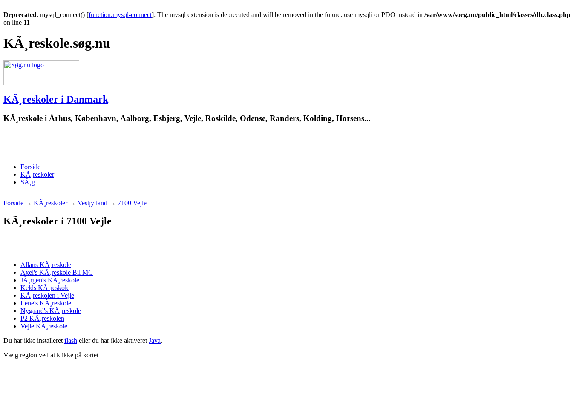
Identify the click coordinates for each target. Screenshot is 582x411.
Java (155, 340)
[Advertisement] (103, 143)
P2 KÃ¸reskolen (42, 318)
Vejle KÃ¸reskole (43, 326)
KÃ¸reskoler (37, 174)
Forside (30, 166)
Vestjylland (92, 203)
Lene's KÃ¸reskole (45, 303)
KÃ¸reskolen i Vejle (47, 295)
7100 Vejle (132, 203)
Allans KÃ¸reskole (45, 264)
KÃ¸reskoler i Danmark (55, 99)
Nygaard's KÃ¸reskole (50, 310)
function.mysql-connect (120, 14)
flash (70, 340)
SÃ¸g (27, 182)
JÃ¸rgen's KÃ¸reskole (49, 280)
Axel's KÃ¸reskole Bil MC (56, 272)
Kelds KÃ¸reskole (44, 287)
